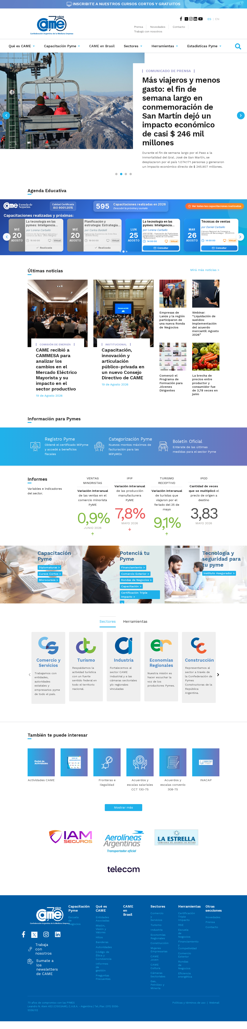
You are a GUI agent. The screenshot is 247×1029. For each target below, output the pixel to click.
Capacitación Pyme (60, 46)
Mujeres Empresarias (157, 936)
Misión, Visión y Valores (101, 916)
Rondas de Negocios (184, 952)
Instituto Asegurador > (219, 560)
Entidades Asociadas (102, 906)
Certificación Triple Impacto (185, 904)
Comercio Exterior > (135, 560)
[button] (6, 109)
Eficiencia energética (185, 962)
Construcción (157, 930)
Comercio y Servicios (157, 904)
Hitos (99, 924)
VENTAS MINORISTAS (92, 468)
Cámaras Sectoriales (157, 961)
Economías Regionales (157, 923)
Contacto (179, 26)
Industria (156, 916)
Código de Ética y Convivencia (103, 942)
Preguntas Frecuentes (103, 964)
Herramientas (162, 46)
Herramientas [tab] (135, 608)
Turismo (156, 912)
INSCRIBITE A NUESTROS (125, 4)
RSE (181, 912)
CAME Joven (155, 945)
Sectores (131, 46)
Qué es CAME (20, 46)
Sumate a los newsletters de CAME (47, 954)
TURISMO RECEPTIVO (166, 468)
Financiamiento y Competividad (185, 932)
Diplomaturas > (49, 554)
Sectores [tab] (108, 608)
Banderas (102, 929)
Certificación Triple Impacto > (134, 581)
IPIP (130, 465)
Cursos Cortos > (50, 560)
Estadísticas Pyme (202, 46)
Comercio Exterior (184, 942)
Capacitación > (131, 573)
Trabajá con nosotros (148, 31)
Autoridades (103, 934)
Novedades (157, 26)
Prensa (138, 26)
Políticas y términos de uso (189, 989)
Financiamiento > (133, 554)
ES (209, 19)
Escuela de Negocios (74, 908)
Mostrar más (123, 794)
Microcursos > (48, 567)
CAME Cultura (155, 953)
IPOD (203, 465)
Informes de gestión (102, 954)
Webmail (214, 989)
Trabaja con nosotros (43, 936)
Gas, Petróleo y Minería (157, 972)
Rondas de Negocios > (136, 567)
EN (217, 19)
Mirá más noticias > (204, 257)
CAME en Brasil (102, 46)
